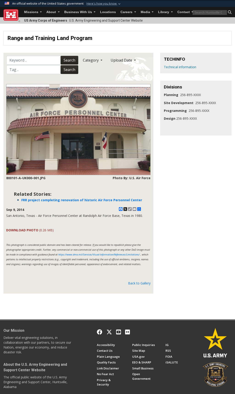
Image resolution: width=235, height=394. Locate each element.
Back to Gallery (139, 283)
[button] (104, 3)
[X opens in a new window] (109, 332)
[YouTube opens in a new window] (118, 332)
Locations (108, 12)
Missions (31, 12)
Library (164, 12)
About (51, 12)
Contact (184, 12)
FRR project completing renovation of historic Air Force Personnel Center (81, 200)
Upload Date (122, 60)
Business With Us (78, 12)
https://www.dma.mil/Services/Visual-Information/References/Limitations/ (99, 254)
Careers (126, 12)
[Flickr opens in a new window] (127, 332)
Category (91, 60)
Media (146, 12)
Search (69, 60)
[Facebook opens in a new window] (99, 332)
